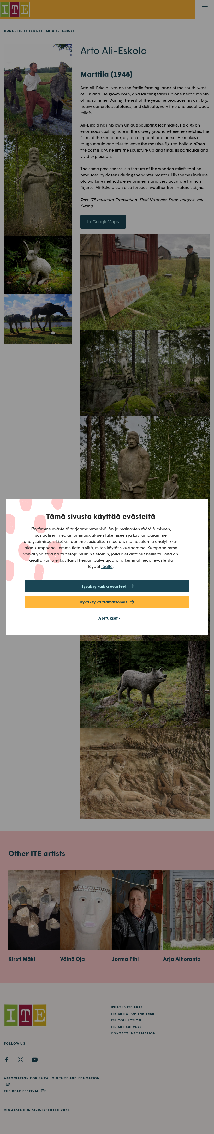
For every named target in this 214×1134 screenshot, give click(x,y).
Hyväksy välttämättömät (103, 601)
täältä (107, 566)
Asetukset (108, 617)
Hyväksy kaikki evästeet (103, 586)
